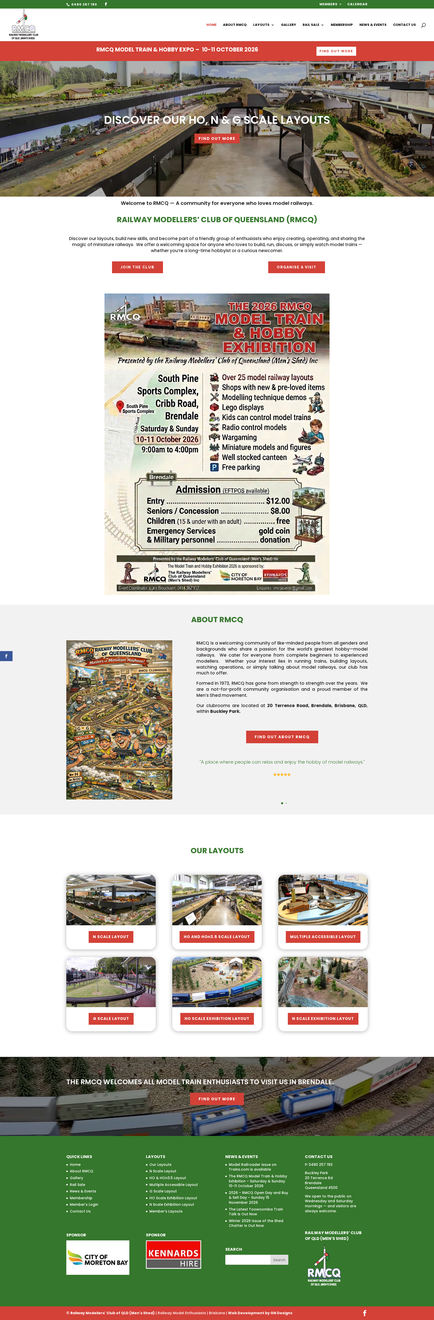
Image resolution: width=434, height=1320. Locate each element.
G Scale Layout (111, 1018)
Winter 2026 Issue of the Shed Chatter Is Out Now (256, 1223)
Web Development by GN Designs (260, 1312)
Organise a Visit (296, 267)
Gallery (288, 25)
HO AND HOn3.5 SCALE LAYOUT (217, 936)
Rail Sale (311, 25)
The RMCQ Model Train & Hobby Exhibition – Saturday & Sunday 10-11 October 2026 (258, 1181)
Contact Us (404, 25)
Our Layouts (160, 1164)
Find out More (336, 51)
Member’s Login (84, 1204)
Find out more (217, 1099)
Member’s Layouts (166, 1211)
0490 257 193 (83, 4)
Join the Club (137, 267)
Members (328, 5)
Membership (342, 25)
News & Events (373, 25)
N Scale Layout (111, 936)
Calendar (357, 5)
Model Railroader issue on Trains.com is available (253, 1167)
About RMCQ (235, 25)
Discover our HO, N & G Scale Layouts (217, 120)
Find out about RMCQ (282, 736)
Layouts (261, 25)
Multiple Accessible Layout (323, 936)
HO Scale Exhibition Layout (217, 1018)
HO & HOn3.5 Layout (167, 1177)
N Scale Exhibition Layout (323, 1018)
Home (211, 25)
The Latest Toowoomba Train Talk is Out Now (256, 1212)
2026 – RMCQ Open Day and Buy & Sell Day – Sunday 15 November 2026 (258, 1197)
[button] (274, 803)
